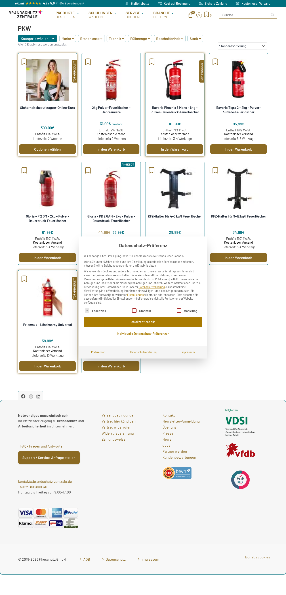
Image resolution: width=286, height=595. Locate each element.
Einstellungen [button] (135, 294)
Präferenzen (98, 352)
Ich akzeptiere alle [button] (143, 322)
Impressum (188, 352)
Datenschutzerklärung (152, 286)
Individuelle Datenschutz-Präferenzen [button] (143, 334)
